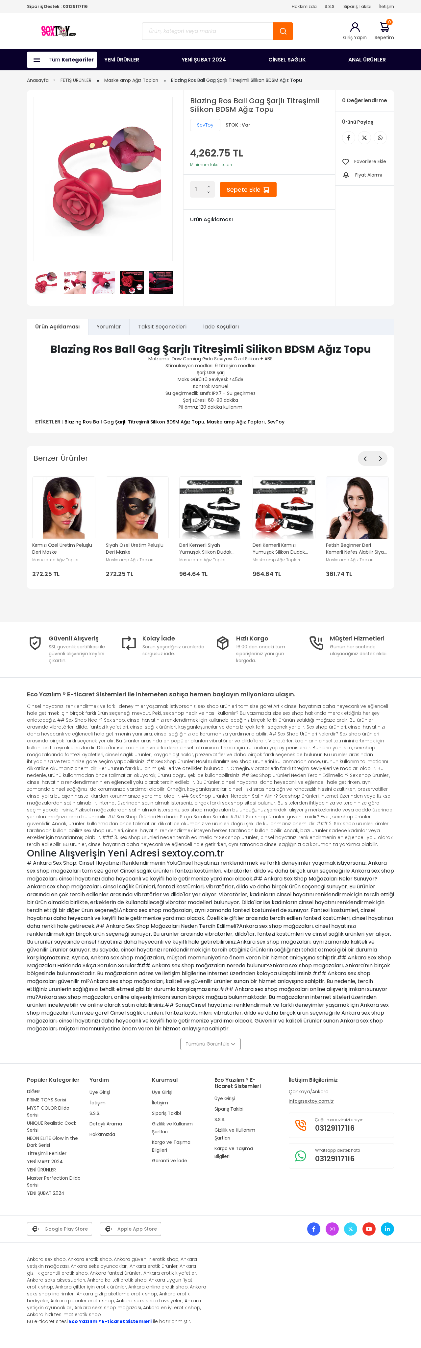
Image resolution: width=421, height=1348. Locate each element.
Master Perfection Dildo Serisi (54, 1181)
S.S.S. (330, 6)
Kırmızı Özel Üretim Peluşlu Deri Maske (62, 548)
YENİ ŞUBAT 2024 (204, 59)
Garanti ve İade (169, 1160)
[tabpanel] (210, 384)
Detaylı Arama (105, 1123)
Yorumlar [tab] (109, 326)
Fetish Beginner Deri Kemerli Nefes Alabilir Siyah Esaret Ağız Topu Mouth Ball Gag (357, 549)
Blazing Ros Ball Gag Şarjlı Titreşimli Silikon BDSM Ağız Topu (134, 422)
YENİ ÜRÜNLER (121, 59)
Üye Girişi (99, 1092)
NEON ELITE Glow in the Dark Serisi (52, 1141)
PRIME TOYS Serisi (46, 1099)
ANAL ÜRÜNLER (367, 59)
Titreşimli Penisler (46, 1153)
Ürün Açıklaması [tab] (57, 326)
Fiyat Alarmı (368, 175)
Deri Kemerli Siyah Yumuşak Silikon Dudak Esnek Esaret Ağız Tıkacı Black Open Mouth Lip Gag (209, 549)
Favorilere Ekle (370, 161)
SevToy (205, 125)
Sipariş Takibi (357, 6)
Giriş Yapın (355, 37)
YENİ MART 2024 (45, 1161)
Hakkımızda (304, 6)
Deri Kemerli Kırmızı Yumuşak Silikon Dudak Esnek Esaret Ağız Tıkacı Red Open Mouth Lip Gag (281, 549)
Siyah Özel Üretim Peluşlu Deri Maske (134, 548)
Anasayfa (38, 80)
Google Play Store (66, 1229)
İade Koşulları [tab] (221, 326)
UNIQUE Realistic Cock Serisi (51, 1126)
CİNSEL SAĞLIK (287, 59)
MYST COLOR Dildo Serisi (48, 1111)
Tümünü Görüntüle (208, 1044)
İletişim (386, 6)
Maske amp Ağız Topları (131, 80)
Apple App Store (137, 1229)
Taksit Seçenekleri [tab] (162, 326)
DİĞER (33, 1091)
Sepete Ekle (244, 189)
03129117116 (75, 6)
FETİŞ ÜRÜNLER (76, 80)
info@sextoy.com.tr (311, 1101)
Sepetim (384, 31)
